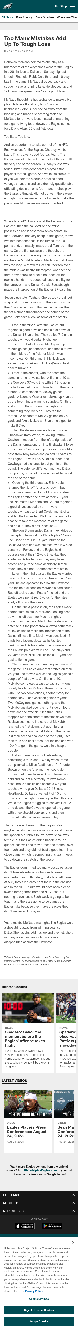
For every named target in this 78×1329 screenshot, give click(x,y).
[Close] (73, 1242)
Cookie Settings (39, 1298)
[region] (39, 1283)
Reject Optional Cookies (39, 1310)
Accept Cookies (39, 1321)
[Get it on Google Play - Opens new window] (52, 1228)
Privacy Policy (34, 1291)
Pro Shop (61, 6)
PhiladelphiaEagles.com (40, 1170)
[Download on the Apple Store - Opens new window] (25, 1226)
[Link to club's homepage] (8, 5)
